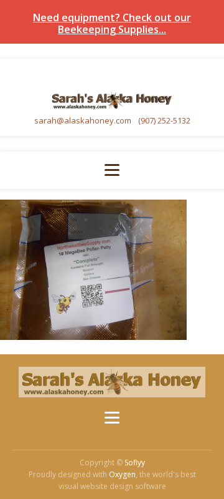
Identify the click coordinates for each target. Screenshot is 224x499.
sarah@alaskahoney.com (83, 120)
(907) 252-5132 (164, 120)
